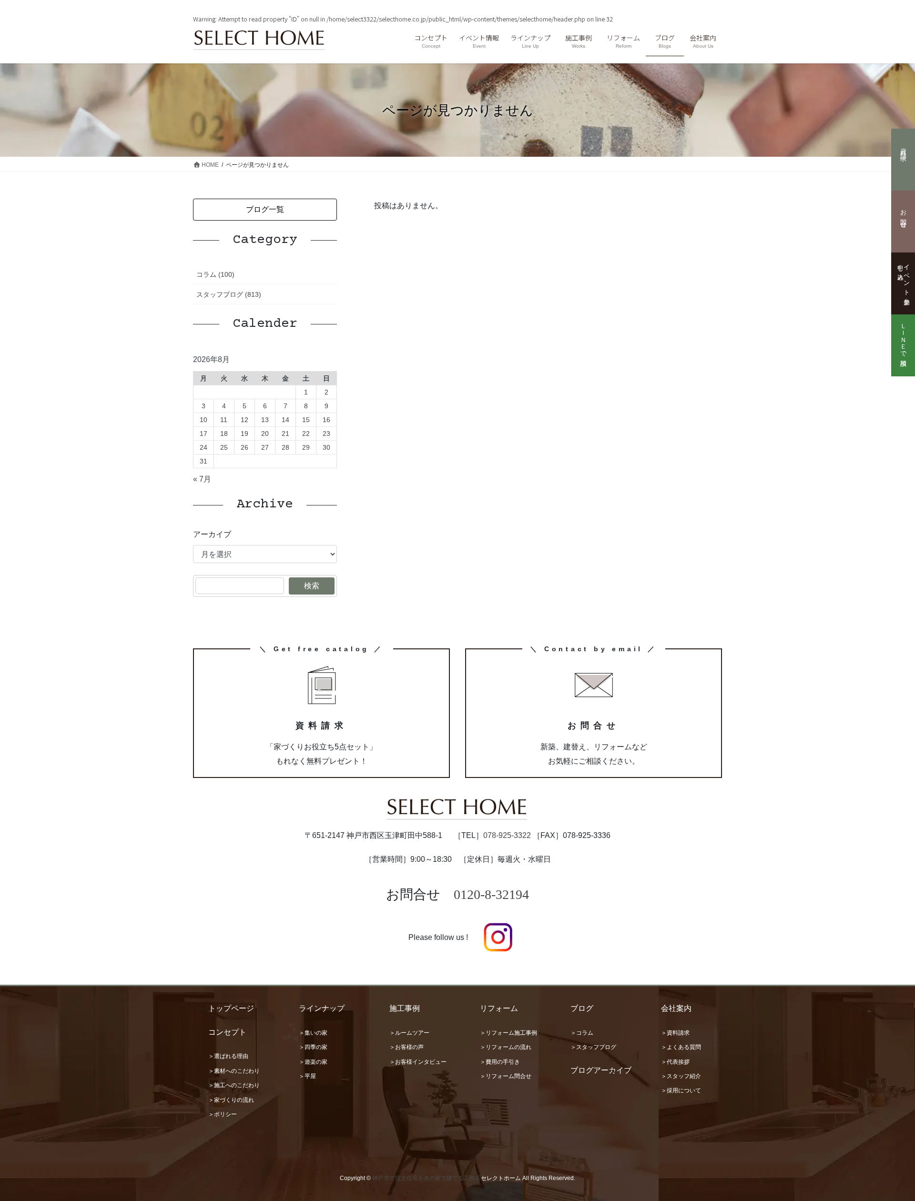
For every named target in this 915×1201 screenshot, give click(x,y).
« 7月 (202, 479)
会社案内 (676, 1008)
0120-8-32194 (491, 894)
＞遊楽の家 (313, 1062)
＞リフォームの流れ (505, 1047)
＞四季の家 (313, 1047)
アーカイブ (212, 534)
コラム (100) (215, 274)
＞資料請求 (675, 1032)
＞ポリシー (222, 1114)
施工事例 (404, 1008)
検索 (311, 586)
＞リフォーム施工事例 (508, 1032)
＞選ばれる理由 (228, 1056)
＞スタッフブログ (593, 1047)
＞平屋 (307, 1076)
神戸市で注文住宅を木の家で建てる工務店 (426, 1178)
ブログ (581, 1008)
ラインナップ (322, 1008)
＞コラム (581, 1032)
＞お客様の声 (406, 1047)
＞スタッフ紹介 (681, 1076)
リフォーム (499, 1008)
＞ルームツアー (409, 1032)
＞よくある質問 (681, 1047)
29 (306, 447)
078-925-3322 (507, 835)
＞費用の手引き (500, 1062)
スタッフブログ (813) (228, 294)
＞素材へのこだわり (234, 1071)
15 (306, 420)
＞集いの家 (313, 1032)
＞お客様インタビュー (418, 1062)
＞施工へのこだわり (234, 1085)
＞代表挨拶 (675, 1062)
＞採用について (681, 1090)
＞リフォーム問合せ (505, 1076)
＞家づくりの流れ (231, 1100)
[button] (265, 209)
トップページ (231, 1008)
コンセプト (227, 1032)
